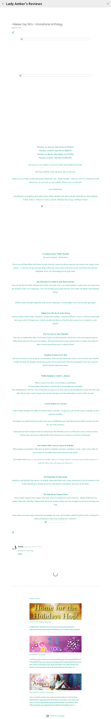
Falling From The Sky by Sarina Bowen (55, 313)
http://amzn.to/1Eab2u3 (64, 146)
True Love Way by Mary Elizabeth (55, 334)
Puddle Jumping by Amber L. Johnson (55, 375)
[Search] (45, 3)
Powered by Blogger (57, 716)
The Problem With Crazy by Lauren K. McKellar (55, 445)
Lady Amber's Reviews (24, 4)
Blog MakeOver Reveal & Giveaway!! (41, 692)
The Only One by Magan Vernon (55, 494)
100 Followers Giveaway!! (37, 655)
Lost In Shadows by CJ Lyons (55, 403)
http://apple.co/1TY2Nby (64, 154)
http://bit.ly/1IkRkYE (63, 150)
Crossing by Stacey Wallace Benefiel (55, 254)
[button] (13, 32)
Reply (20, 554)
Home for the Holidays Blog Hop (40, 622)
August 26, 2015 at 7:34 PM (32, 547)
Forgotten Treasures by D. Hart (55, 355)
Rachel (20, 547)
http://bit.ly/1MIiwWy (63, 157)
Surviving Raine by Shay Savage (55, 477)
